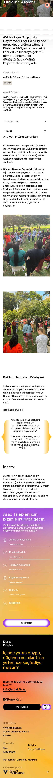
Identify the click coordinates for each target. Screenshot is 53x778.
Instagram (9, 760)
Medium (32, 760)
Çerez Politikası (36, 749)
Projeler (7, 735)
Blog (5, 748)
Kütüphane (9, 752)
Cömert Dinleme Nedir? (16, 732)
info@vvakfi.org (14, 689)
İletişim (32, 745)
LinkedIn (21, 760)
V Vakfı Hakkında (12, 728)
